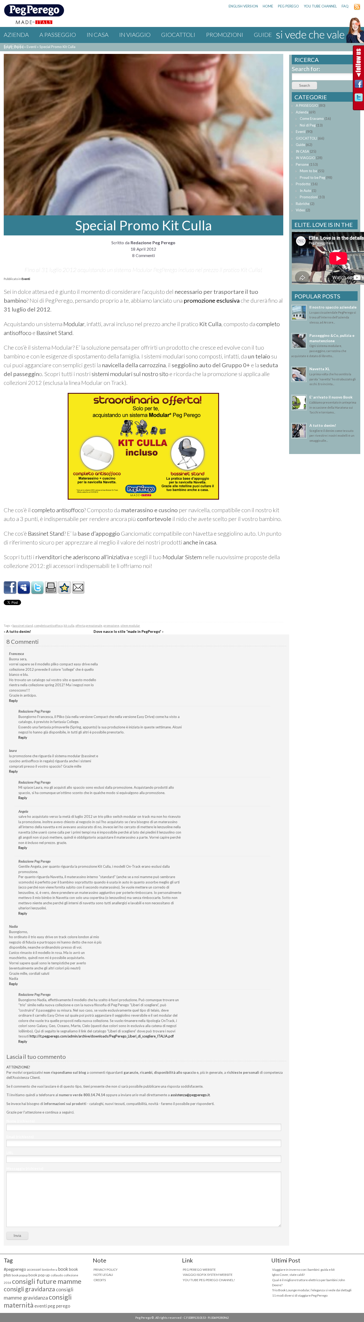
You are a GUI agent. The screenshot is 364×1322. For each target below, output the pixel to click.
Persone (302, 164)
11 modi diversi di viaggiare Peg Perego (299, 1295)
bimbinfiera (49, 1269)
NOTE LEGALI (103, 1275)
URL (9, 1153)
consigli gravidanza (29, 1289)
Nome (20, 1121)
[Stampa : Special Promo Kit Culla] (51, 591)
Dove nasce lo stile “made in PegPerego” (127, 631)
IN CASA (97, 34)
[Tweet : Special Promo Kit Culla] (37, 591)
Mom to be (308, 171)
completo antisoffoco (58, 510)
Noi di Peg (308, 125)
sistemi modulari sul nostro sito (130, 373)
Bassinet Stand (54, 332)
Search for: (306, 68)
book (63, 1269)
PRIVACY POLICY (106, 1270)
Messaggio (24, 1168)
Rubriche (302, 204)
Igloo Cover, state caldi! (288, 1275)
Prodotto (303, 184)
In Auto (305, 190)
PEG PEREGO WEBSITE (199, 1270)
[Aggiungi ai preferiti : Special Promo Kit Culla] (64, 591)
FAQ (345, 6)
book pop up (39, 1275)
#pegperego (15, 1269)
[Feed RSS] (357, 9)
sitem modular (130, 625)
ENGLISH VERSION (243, 6)
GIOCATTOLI (178, 34)
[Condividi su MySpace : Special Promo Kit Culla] (23, 591)
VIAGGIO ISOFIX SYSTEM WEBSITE (208, 1275)
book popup (20, 1275)
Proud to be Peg (312, 177)
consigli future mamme (46, 1281)
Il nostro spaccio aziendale (333, 307)
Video (300, 210)
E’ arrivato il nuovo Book (331, 397)
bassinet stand (23, 625)
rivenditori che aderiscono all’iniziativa (82, 557)
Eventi (14, 46)
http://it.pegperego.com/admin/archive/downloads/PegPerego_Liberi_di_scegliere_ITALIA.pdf (102, 1036)
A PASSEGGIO (57, 34)
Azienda (16, 34)
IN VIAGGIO (135, 34)
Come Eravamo (312, 118)
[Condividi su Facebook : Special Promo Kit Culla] (10, 591)
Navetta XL (319, 368)
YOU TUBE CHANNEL (320, 6)
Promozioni (224, 34)
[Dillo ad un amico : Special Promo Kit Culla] (78, 591)
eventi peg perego (52, 1306)
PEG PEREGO (288, 6)
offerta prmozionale (88, 625)
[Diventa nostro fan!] (358, 85)
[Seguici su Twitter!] (358, 98)
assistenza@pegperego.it (190, 1095)
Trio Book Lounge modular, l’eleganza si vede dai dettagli (311, 1290)
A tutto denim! (18, 631)
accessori (34, 1270)
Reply (13, 701)
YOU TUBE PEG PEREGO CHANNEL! (209, 1280)
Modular (73, 323)
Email (20, 1137)
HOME (268, 6)
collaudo (57, 1275)
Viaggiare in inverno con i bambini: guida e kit (303, 1270)
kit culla (69, 625)
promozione (111, 625)
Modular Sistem (183, 557)
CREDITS (100, 1280)
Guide (300, 145)
